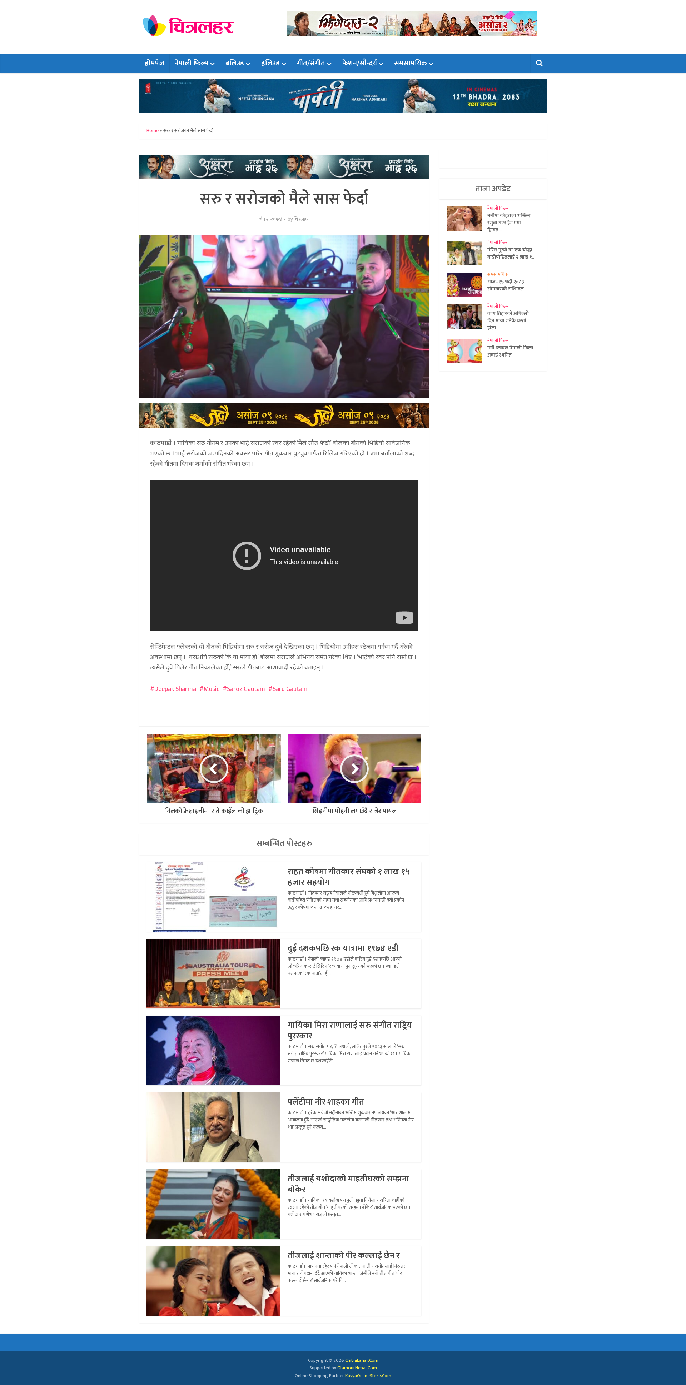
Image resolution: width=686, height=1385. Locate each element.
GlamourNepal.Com (357, 1368)
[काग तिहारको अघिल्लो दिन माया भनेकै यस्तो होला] (467, 316)
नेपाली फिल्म (191, 63)
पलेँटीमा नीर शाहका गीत (326, 1102)
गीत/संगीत (311, 63)
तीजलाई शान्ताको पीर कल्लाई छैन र (344, 1256)
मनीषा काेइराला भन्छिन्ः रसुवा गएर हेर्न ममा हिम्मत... (509, 222)
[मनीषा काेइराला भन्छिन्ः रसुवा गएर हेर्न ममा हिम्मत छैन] (467, 218)
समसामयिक (410, 63)
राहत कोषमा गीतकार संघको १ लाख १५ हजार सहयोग (349, 877)
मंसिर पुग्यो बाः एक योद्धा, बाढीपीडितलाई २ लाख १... (511, 253)
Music (211, 689)
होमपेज (154, 63)
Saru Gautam (290, 689)
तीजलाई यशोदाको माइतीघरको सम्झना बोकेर (348, 1184)
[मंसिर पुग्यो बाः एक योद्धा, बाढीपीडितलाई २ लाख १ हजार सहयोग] (467, 253)
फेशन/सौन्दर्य (359, 63)
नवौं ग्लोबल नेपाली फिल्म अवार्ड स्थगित (510, 351)
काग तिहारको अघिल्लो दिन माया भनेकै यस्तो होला (508, 320)
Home (152, 130)
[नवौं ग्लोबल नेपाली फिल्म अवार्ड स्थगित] (467, 351)
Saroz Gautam (246, 689)
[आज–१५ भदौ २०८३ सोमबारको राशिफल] (467, 285)
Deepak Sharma (175, 689)
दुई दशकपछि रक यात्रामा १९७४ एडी (343, 948)
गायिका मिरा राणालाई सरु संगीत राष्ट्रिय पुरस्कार (350, 1030)
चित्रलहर (301, 219)
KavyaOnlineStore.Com (368, 1376)
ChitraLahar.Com (361, 1360)
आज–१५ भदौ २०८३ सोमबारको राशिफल (505, 285)
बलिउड (234, 63)
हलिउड (270, 63)
